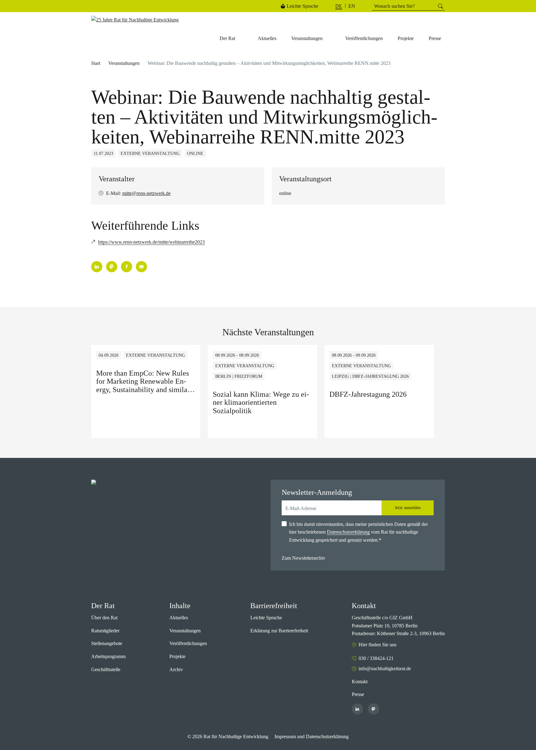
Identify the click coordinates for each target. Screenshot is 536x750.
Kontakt (360, 681)
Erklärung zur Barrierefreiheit (279, 630)
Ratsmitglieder (105, 630)
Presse (358, 694)
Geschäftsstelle (105, 669)
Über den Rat (104, 617)
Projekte (177, 656)
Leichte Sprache (302, 6)
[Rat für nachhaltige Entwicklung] (135, 20)
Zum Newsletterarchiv (303, 558)
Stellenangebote (106, 643)
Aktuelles (178, 617)
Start (95, 63)
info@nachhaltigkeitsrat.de (385, 668)
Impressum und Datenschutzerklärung (312, 736)
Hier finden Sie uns (377, 644)
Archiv (176, 669)
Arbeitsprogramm (108, 656)
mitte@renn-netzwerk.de (146, 193)
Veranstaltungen (124, 63)
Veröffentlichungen (188, 643)
